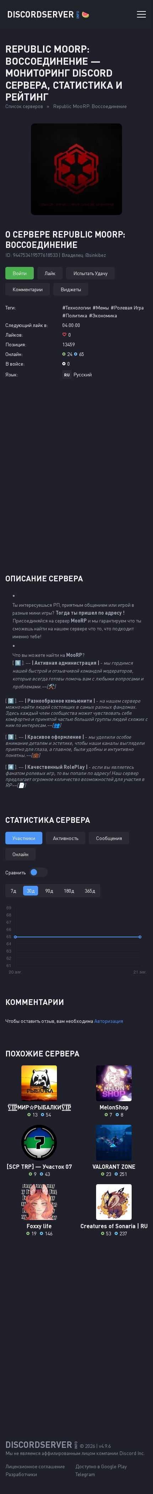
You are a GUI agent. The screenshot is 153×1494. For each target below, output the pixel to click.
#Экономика (103, 315)
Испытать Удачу (90, 273)
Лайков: (14, 335)
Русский (82, 374)
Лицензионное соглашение (35, 1466)
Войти (19, 273)
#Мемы (101, 307)
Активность (65, 838)
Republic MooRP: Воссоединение (90, 106)
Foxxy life (39, 1225)
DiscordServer (48, 14)
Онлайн (20, 854)
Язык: (11, 374)
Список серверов (24, 106)
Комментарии (27, 289)
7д (13, 891)
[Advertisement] (76, 479)
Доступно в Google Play (101, 1466)
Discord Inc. (132, 1453)
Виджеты (70, 289)
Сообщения (109, 838)
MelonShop (114, 1107)
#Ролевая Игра (127, 307)
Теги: (10, 307)
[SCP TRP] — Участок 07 (39, 1166)
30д (31, 891)
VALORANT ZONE (114, 1166)
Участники (23, 838)
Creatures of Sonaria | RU (114, 1225)
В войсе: (15, 364)
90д (49, 891)
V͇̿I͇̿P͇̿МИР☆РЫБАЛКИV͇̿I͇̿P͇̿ (39, 1107)
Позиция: (15, 344)
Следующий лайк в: (26, 325)
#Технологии (76, 307)
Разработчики (21, 1474)
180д (69, 891)
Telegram (85, 1474)
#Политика (74, 315)
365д (90, 891)
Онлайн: (14, 354)
